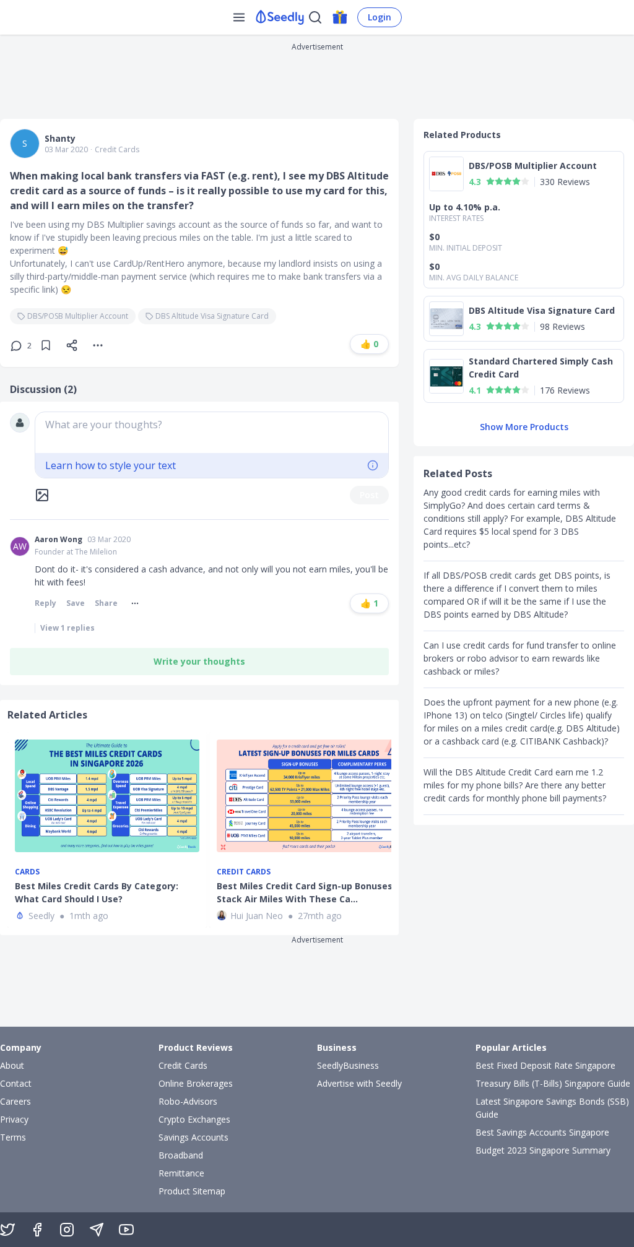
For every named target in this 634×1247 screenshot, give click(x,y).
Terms (13, 1137)
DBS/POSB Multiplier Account (77, 316)
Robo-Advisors (187, 1101)
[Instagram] (66, 1229)
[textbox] (211, 432)
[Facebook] (37, 1229)
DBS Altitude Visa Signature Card (212, 316)
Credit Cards (117, 150)
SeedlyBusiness (348, 1065)
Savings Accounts (193, 1137)
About (12, 1065)
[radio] (490, 181)
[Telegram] (96, 1229)
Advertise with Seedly (359, 1083)
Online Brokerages (195, 1083)
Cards (27, 872)
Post (369, 495)
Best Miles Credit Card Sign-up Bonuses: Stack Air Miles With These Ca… (306, 892)
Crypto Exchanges (194, 1119)
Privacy (14, 1119)
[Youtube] (126, 1229)
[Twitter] (7, 1229)
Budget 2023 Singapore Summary (543, 1150)
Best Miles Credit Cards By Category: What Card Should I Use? (96, 892)
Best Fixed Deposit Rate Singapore (545, 1065)
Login (379, 17)
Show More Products (524, 427)
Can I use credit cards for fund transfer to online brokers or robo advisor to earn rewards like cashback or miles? (519, 658)
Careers (15, 1101)
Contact (16, 1083)
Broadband (180, 1155)
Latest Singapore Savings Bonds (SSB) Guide (552, 1107)
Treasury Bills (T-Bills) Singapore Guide (553, 1083)
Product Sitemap (191, 1191)
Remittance (181, 1173)
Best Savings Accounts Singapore (542, 1132)
